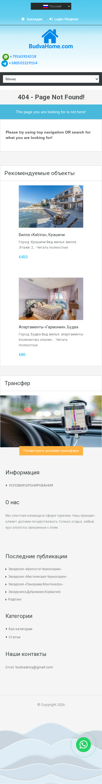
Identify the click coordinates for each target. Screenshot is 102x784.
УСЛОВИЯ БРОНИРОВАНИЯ (31, 485)
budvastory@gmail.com (34, 667)
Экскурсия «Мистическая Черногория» (37, 576)
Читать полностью (52, 247)
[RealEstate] (51, 39)
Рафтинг (14, 599)
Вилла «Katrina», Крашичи (42, 235)
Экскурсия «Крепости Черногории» (34, 569)
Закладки (34, 19)
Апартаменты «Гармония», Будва (48, 327)
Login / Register (66, 19)
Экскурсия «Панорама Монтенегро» (35, 584)
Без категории (20, 629)
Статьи (14, 637)
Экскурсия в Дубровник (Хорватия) (34, 592)
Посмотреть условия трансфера (51, 451)
